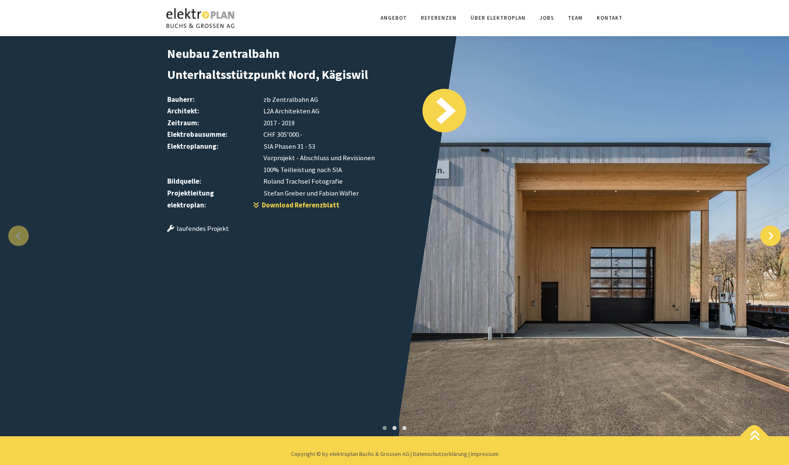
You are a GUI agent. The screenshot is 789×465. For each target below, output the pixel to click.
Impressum (484, 454)
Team (575, 17)
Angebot (394, 17)
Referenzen (439, 17)
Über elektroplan (498, 17)
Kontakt (610, 17)
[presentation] (18, 236)
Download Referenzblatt (299, 204)
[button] (385, 428)
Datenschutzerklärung (440, 454)
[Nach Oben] (754, 436)
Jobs (547, 17)
